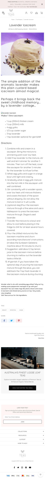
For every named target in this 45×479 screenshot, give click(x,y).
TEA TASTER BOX (32, 7)
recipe (21, 310)
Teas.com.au (11, 13)
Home (13, 19)
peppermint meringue (18, 286)
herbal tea (13, 310)
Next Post (41, 338)
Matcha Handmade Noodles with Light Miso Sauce (34, 334)
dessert (4, 310)
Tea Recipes (19, 19)
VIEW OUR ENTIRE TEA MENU (22, 388)
